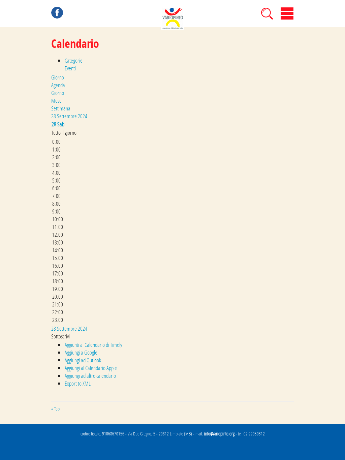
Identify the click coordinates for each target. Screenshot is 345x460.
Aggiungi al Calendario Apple (91, 368)
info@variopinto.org (219, 434)
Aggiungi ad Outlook (83, 360)
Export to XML (78, 383)
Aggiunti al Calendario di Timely (93, 345)
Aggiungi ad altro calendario (90, 376)
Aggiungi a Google (81, 352)
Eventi (70, 68)
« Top (55, 409)
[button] (60, 336)
